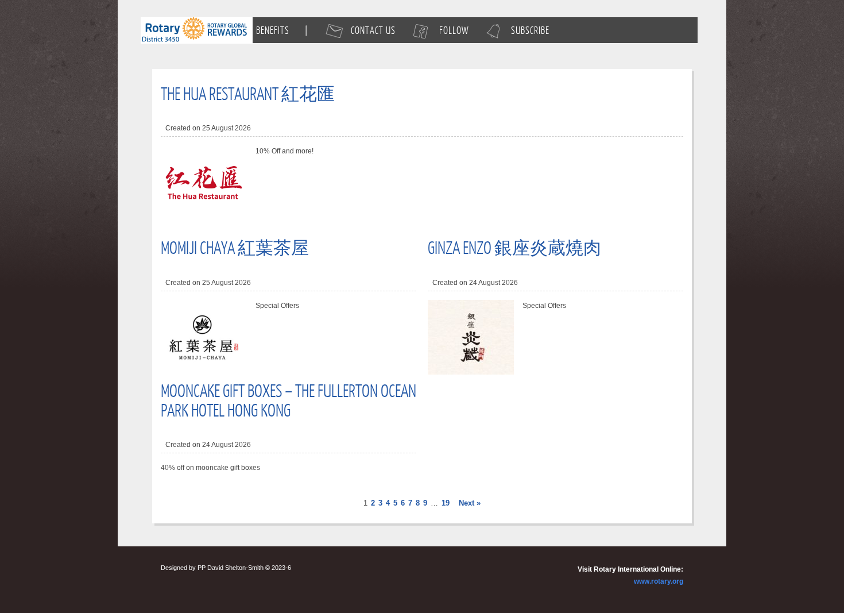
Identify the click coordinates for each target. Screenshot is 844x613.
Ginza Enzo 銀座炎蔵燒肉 (514, 247)
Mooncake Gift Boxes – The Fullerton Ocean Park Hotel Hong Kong (288, 400)
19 (446, 503)
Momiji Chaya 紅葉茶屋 (235, 247)
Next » (470, 503)
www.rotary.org (658, 581)
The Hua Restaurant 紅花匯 (248, 93)
